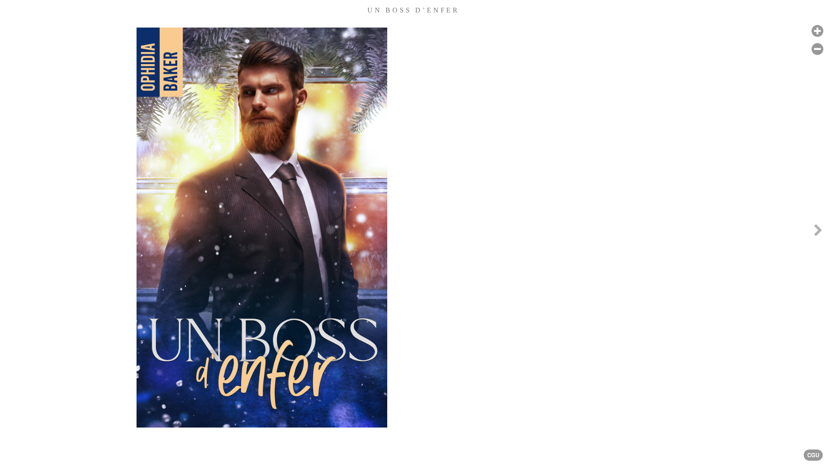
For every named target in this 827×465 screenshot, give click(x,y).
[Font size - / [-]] (817, 49)
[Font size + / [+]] (817, 31)
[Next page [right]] (818, 233)
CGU (813, 455)
